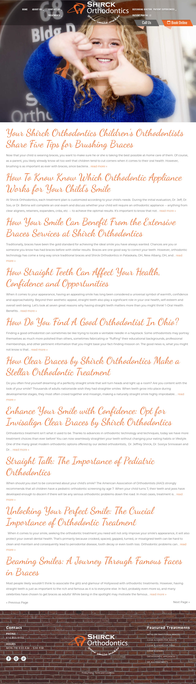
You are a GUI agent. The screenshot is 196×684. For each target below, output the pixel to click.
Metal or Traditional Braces (163, 634)
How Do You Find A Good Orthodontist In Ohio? (92, 322)
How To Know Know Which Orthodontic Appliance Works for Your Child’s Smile (94, 182)
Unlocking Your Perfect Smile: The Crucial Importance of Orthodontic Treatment (80, 516)
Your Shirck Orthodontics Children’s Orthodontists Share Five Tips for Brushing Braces (95, 138)
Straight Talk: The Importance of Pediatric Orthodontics (80, 466)
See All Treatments (157, 662)
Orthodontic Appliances (161, 656)
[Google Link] (16, 658)
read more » (99, 166)
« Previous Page (17, 602)
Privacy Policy (87, 673)
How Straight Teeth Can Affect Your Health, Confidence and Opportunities (83, 277)
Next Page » (181, 602)
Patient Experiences (164, 10)
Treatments (54, 16)
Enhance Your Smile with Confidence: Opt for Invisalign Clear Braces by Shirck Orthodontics (89, 416)
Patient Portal (140, 16)
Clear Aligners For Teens (161, 645)
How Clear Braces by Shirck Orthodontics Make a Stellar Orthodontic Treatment (93, 366)
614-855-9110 (15, 637)
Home (25, 10)
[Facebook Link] (8, 658)
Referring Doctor (142, 10)
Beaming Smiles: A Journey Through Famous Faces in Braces (94, 566)
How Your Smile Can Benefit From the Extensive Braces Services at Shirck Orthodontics (91, 227)
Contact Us (54, 10)
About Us (37, 10)
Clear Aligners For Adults (162, 640)
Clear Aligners (155, 651)
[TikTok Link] (23, 658)
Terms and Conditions (104, 673)
